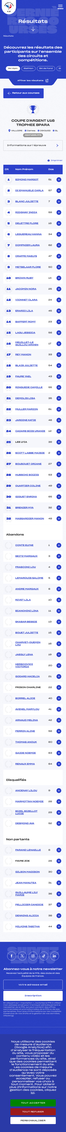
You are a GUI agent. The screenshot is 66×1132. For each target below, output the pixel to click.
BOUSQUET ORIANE (28, 464)
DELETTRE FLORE (26, 223)
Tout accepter (33, 1103)
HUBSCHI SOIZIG (27, 475)
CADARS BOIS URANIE (30, 431)
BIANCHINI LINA (26, 611)
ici (12, 1015)
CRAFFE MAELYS (26, 256)
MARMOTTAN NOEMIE (29, 802)
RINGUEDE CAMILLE (29, 387)
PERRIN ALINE (25, 731)
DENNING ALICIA (27, 916)
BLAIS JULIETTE (26, 366)
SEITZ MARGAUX (26, 556)
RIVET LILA (23, 600)
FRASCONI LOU (25, 567)
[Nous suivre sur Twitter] (22, 956)
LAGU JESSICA (25, 333)
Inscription (33, 996)
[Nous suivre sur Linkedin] (54, 956)
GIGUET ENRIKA (26, 497)
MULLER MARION (26, 409)
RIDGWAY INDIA (26, 212)
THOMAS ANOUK (26, 742)
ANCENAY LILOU (26, 791)
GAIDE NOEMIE (25, 753)
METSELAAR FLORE (28, 267)
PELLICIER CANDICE (29, 905)
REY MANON (23, 355)
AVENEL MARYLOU (27, 709)
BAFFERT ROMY (25, 322)
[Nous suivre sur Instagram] (33, 956)
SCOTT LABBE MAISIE (30, 453)
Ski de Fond (46, 68)
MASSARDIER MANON (29, 519)
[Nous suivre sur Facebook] (11, 956)
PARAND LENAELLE (28, 850)
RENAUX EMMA (25, 764)
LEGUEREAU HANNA (28, 234)
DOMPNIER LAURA (27, 245)
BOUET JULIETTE (26, 633)
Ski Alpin (13, 68)
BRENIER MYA (24, 508)
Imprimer (57, 160)
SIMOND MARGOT (26, 180)
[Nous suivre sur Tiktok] (43, 956)
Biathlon (28, 68)
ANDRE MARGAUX (27, 589)
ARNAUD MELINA (26, 720)
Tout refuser (33, 1112)
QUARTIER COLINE (27, 486)
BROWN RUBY (24, 278)
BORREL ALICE (25, 698)
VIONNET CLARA (26, 300)
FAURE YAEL (23, 377)
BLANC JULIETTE (26, 202)
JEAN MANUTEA (25, 883)
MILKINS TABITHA (27, 927)
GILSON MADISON (27, 872)
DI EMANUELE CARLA (29, 191)
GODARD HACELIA (27, 677)
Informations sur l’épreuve (26, 145)
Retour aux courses (25, 93)
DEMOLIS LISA (25, 398)
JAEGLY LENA (24, 655)
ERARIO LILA (24, 311)
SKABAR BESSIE (26, 622)
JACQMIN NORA (25, 289)
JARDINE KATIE (25, 420)
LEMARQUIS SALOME (29, 578)
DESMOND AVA (24, 823)
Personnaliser (33, 1120)
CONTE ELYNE (24, 545)
